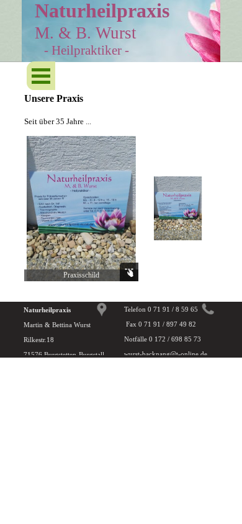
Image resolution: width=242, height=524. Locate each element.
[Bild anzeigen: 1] (178, 208)
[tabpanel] (121, 98)
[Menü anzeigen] (41, 75)
